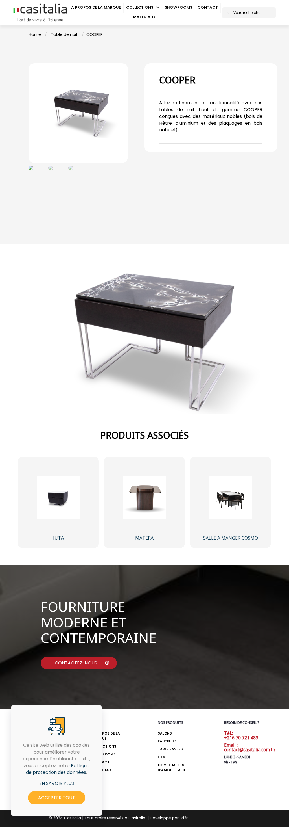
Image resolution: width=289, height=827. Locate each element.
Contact (100, 762)
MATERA (144, 538)
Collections (103, 746)
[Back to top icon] (254, 815)
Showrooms (103, 754)
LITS (161, 757)
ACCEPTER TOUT (56, 797)
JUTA (58, 538)
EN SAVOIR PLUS (56, 783)
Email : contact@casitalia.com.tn (249, 747)
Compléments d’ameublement (172, 767)
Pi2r (184, 818)
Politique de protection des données (57, 769)
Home (35, 34)
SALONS (165, 733)
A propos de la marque (105, 736)
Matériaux (101, 770)
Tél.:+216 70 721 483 (241, 735)
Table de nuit (64, 34)
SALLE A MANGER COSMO (230, 538)
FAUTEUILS (167, 741)
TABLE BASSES (170, 749)
